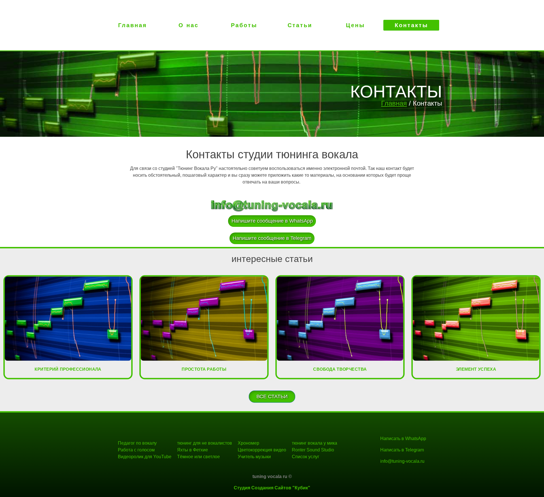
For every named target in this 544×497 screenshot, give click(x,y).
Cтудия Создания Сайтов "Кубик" (272, 487)
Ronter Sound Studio (313, 449)
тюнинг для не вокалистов (204, 443)
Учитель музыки (254, 456)
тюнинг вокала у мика (314, 443)
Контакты (411, 25)
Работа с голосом (136, 449)
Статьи (300, 25)
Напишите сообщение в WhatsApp (272, 221)
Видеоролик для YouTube (144, 456)
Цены (355, 25)
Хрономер (248, 443)
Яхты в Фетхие (192, 449)
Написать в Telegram (402, 449)
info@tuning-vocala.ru (402, 461)
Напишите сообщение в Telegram (272, 238)
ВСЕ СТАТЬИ (272, 396)
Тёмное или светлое (198, 456)
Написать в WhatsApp (403, 438)
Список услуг (305, 456)
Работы (244, 25)
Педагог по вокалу (137, 443)
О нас (188, 25)
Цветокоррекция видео (262, 449)
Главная (132, 25)
